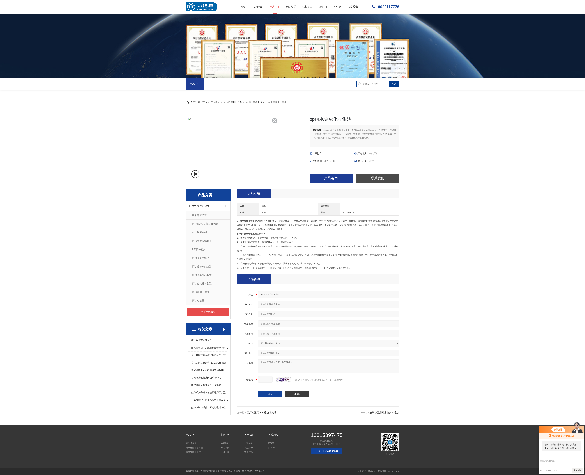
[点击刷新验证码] (283, 379)
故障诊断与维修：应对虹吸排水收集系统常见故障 (209, 407)
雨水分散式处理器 (202, 266)
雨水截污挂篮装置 (202, 283)
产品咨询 (331, 178)
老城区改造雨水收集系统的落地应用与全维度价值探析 (209, 370)
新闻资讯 (290, 6)
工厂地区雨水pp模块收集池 (261, 412)
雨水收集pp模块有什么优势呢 (206, 385)
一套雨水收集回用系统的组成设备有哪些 (209, 400)
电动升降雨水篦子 (194, 452)
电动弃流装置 (199, 215)
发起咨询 (577, 470)
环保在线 (372, 471)
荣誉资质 (248, 452)
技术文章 (306, 6)
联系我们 (354, 6)
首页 (243, 6)
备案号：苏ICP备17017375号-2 (249, 471)
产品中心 (274, 6)
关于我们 (259, 6)
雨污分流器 (191, 443)
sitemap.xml (393, 471)
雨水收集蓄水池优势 (201, 340)
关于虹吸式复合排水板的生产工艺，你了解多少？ (209, 355)
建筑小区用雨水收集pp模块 (384, 412)
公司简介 (248, 443)
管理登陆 (382, 471)
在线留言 (338, 6)
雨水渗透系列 (199, 232)
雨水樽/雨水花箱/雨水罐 (205, 223)
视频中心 (322, 6)
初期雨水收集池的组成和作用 (206, 377)
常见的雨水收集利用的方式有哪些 (208, 362)
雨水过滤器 (198, 300)
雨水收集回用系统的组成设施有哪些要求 (209, 347)
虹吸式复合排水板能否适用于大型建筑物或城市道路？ (209, 392)
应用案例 (225, 447)
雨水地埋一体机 (200, 292)
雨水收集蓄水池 (254, 102)
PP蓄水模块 (198, 249)
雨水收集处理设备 (233, 102)
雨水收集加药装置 (202, 275)
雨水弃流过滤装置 (202, 241)
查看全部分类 (208, 311)
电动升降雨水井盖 (194, 447)
